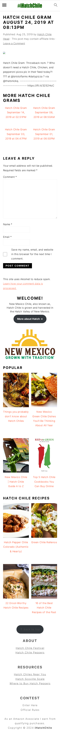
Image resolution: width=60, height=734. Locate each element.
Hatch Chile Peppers (30, 652)
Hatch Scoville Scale (30, 678)
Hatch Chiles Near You (30, 674)
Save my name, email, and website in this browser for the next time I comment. (32, 254)
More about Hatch (28, 318)
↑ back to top (30, 629)
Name (7, 224)
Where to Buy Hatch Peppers (30, 683)
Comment (10, 176)
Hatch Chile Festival (30, 648)
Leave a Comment (14, 43)
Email (7, 236)
